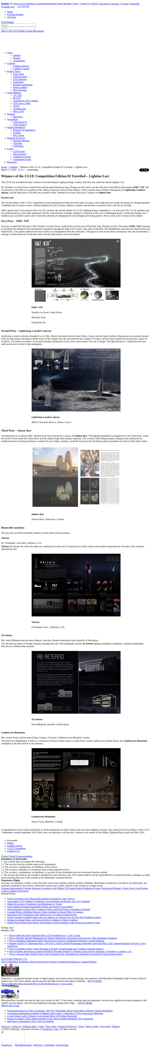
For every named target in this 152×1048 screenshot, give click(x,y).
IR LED (17, 98)
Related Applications (23, 84)
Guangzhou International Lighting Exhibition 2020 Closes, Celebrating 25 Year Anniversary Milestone (55, 1013)
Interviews (18, 116)
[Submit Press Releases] (76, 43)
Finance (16, 58)
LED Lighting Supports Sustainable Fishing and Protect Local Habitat (40, 906)
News (10, 52)
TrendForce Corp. (50, 1029)
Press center (51, 1026)
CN (19, 6)
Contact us (16, 1026)
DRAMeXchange (23, 1045)
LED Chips (18, 74)
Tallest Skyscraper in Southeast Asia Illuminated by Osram (34, 904)
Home (10, 12)
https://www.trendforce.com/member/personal (35, 3)
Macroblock (38, 31)
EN (27, 6)
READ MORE (95, 981)
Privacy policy (92, 1026)
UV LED (17, 95)
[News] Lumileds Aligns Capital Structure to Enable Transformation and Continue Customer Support (56, 949)
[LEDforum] (76, 47)
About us (5, 1026)
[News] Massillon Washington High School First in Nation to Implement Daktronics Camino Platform (56, 941)
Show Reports (19, 154)
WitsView (38, 1045)
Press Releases (20, 90)
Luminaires (18, 82)
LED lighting (19, 31)
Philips (10, 843)
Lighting (11, 63)
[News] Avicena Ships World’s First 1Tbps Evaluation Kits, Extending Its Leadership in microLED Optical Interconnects (65, 954)
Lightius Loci (13, 851)
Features (11, 114)
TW (23, 6)
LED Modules (20, 79)
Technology (12, 119)
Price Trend (18, 135)
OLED (16, 106)
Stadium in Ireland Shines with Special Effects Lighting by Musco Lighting (42, 920)
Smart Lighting (20, 87)
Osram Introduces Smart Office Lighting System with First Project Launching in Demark (48, 909)
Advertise (11, 17)
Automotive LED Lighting (25, 100)
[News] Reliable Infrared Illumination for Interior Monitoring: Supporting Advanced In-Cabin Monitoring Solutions (63, 938)
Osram (29, 31)
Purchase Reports (15, 14)
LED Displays (20, 124)
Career (41, 1026)
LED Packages (20, 76)
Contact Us (85, 3)
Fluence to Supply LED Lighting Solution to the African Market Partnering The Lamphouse (50, 1018)
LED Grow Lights (21, 103)
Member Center (71, 3)
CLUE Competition (16, 848)
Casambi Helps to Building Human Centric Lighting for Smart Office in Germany (45, 912)
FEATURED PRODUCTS (14, 959)
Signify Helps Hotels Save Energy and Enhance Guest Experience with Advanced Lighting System (53, 922)
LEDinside (49, 1045)
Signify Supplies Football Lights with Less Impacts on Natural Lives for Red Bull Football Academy (54, 917)
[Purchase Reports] (76, 34)
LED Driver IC (20, 122)
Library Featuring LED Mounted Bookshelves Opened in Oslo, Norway (41, 898)
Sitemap (116, 1026)
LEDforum (18, 146)
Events (10, 148)
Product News (13, 71)
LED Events (19, 151)
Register (5, 3)
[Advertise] (76, 39)
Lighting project (14, 846)
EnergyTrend (62, 1045)
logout (60, 3)
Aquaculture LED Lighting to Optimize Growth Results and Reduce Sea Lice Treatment (48, 901)
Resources (12, 162)
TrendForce (6, 1045)
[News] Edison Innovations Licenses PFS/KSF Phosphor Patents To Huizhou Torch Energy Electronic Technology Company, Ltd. (70, 951)
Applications (19, 60)
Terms (81, 1026)
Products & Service (16, 138)
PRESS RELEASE (10, 1005)
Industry (17, 55)
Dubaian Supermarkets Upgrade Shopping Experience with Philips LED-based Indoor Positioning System (51, 888)
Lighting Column (21, 68)
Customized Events (22, 159)
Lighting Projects (21, 66)
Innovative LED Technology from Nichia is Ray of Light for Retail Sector (42, 914)
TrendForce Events (22, 156)
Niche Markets (14, 92)
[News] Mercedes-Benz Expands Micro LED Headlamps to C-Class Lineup (44, 935)
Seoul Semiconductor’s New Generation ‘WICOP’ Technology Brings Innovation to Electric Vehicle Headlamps (60, 1010)
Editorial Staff (29, 1026)
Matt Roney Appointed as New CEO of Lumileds (30, 1021)
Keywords (105, 1026)
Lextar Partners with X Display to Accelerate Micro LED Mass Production (42, 1016)
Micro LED (6, 31)
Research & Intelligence (24, 130)
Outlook (17, 132)
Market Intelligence (16, 127)
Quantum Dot (19, 108)
